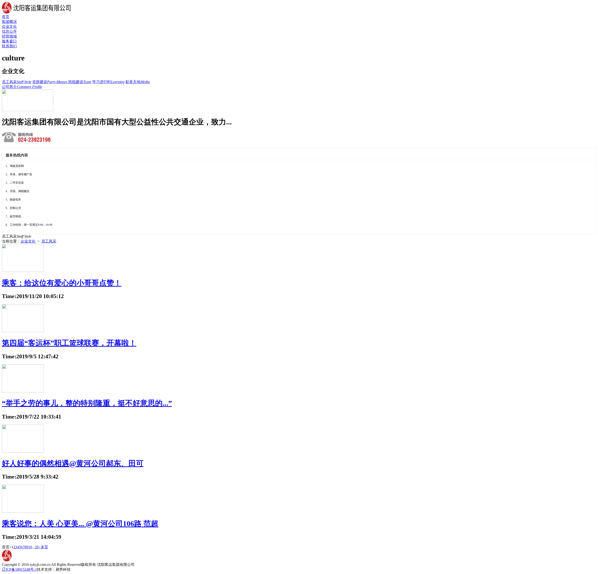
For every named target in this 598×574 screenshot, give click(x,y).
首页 (5, 17)
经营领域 (9, 36)
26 (37, 547)
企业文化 (9, 26)
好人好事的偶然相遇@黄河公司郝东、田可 (72, 463)
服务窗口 (9, 41)
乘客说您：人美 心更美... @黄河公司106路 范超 (80, 523)
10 (30, 547)
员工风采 (48, 241)
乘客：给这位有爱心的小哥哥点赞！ (61, 283)
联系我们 (9, 46)
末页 (44, 547)
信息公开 (9, 31)
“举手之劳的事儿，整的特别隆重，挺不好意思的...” (87, 403)
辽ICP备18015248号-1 (19, 569)
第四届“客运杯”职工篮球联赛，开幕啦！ (69, 343)
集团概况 (9, 22)
